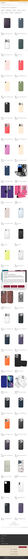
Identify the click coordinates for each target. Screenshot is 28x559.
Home (1, 527)
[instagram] (11, 549)
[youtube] (15, 549)
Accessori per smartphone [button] (15, 527)
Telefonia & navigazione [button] (9, 527)
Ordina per (2, 10)
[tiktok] (16, 549)
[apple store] (15, 552)
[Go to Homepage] (3, 2)
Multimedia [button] (3, 527)
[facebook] (13, 549)
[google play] (16, 552)
